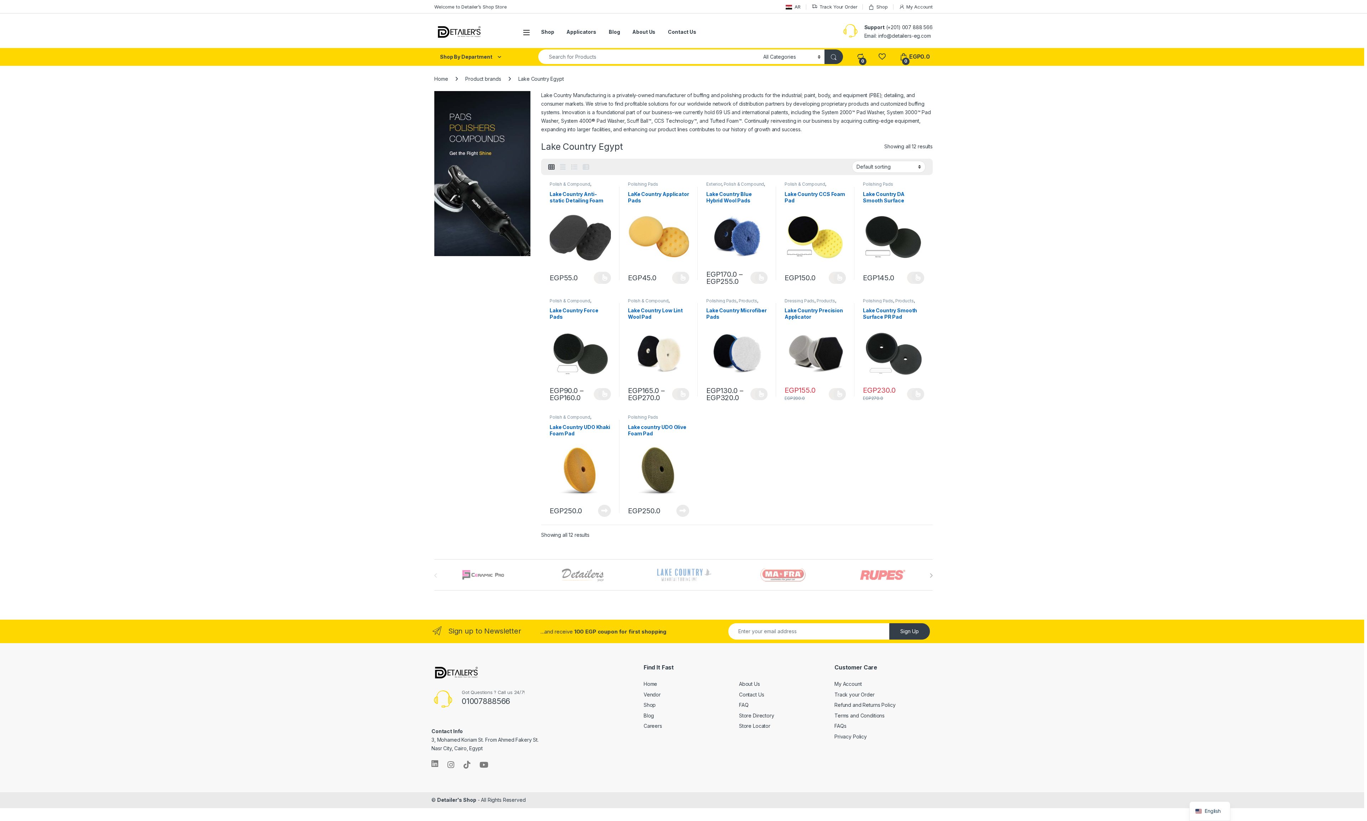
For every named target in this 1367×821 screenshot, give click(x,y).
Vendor (652, 695)
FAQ (744, 705)
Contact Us (682, 32)
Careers (653, 726)
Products (748, 300)
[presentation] (931, 575)
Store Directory (756, 716)
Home (441, 79)
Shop (881, 7)
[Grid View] (551, 167)
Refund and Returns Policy (865, 705)
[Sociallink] (434, 764)
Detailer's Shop (456, 800)
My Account (919, 7)
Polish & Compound (570, 184)
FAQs (840, 726)
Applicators (581, 32)
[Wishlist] (882, 56)
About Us (643, 32)
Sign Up (909, 631)
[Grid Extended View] (563, 167)
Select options (602, 278)
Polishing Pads (643, 184)
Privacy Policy (850, 736)
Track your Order (854, 695)
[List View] (574, 167)
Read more (604, 511)
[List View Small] (586, 167)
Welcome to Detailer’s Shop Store (470, 7)
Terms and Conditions (859, 716)
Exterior (714, 184)
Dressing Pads (800, 300)
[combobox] (648, 56)
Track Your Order (838, 7)
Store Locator (754, 726)
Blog (614, 32)
